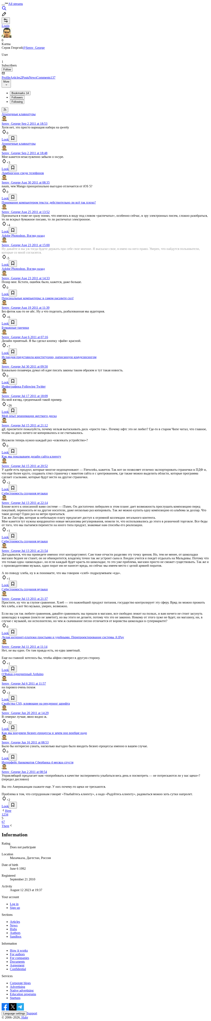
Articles (16, 77)
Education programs (23, 994)
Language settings (14, 1013)
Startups (15, 998)
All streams (15, 4)
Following (17, 101)
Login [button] (5, 26)
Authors (15, 933)
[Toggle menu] (3, 5)
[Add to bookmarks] (13, 138)
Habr (24, 1017)
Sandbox (15, 936)
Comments (45, 77)
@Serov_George (34, 47)
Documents (17, 961)
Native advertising (22, 990)
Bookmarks (20, 93)
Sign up (15, 907)
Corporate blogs (20, 983)
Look (5, 139)
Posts (25, 77)
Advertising (17, 986)
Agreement (17, 965)
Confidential (18, 969)
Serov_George (11, 123)
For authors (17, 954)
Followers (17, 97)
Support (32, 1013)
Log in (14, 904)
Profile (6, 77)
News (32, 77)
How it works (19, 950)
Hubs (13, 929)
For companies (19, 958)
